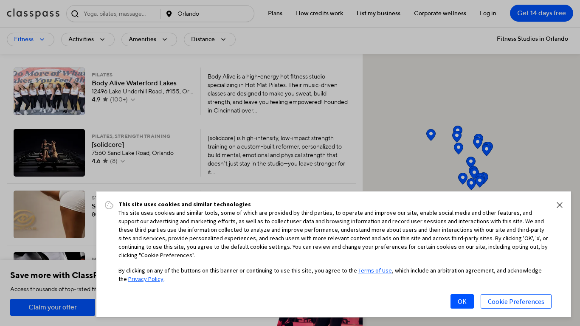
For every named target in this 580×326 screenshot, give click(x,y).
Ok (462, 301)
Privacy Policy (145, 279)
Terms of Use (375, 270)
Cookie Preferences (516, 301)
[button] (560, 205)
